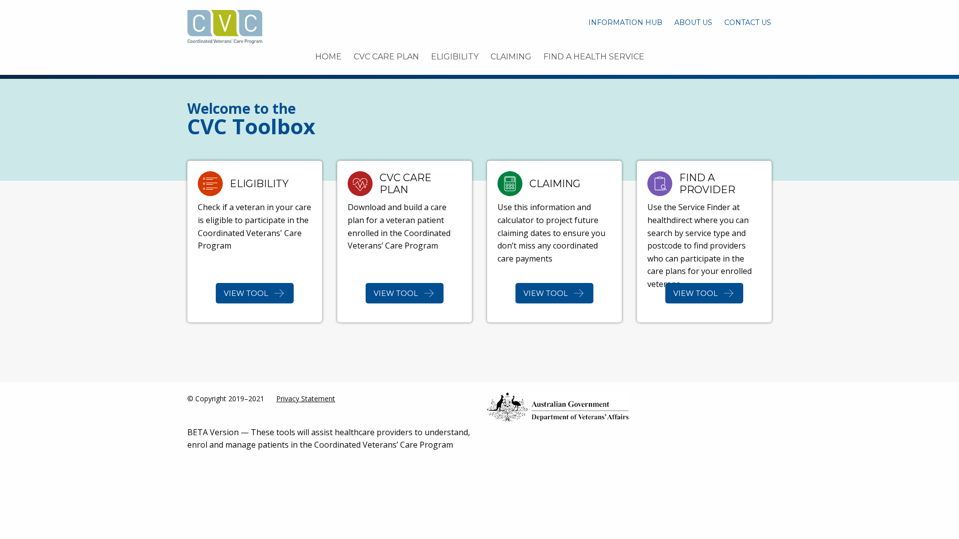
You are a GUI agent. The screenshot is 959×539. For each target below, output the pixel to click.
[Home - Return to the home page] (224, 25)
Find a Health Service (593, 56)
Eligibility (455, 56)
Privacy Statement (305, 398)
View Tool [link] (246, 293)
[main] (479, 229)
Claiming (510, 56)
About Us (693, 22)
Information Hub (625, 22)
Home (328, 56)
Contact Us (747, 22)
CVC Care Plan (386, 56)
